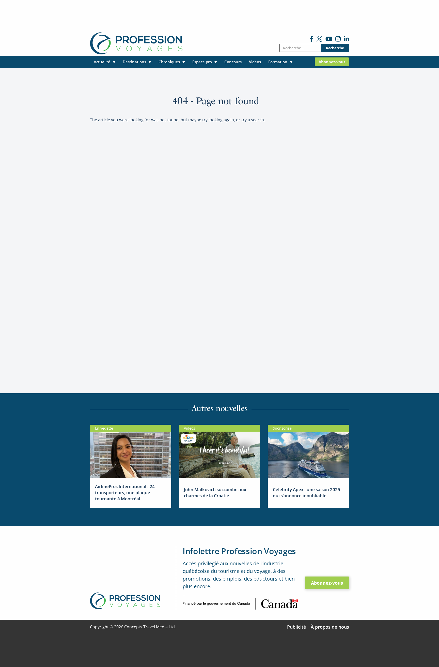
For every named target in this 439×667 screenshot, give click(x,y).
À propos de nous (330, 627)
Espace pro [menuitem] (202, 61)
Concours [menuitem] (233, 61)
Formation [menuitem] (277, 61)
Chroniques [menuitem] (169, 61)
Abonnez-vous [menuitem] (332, 61)
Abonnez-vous (327, 583)
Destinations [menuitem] (134, 61)
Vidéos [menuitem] (255, 61)
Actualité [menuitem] (102, 61)
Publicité (296, 627)
